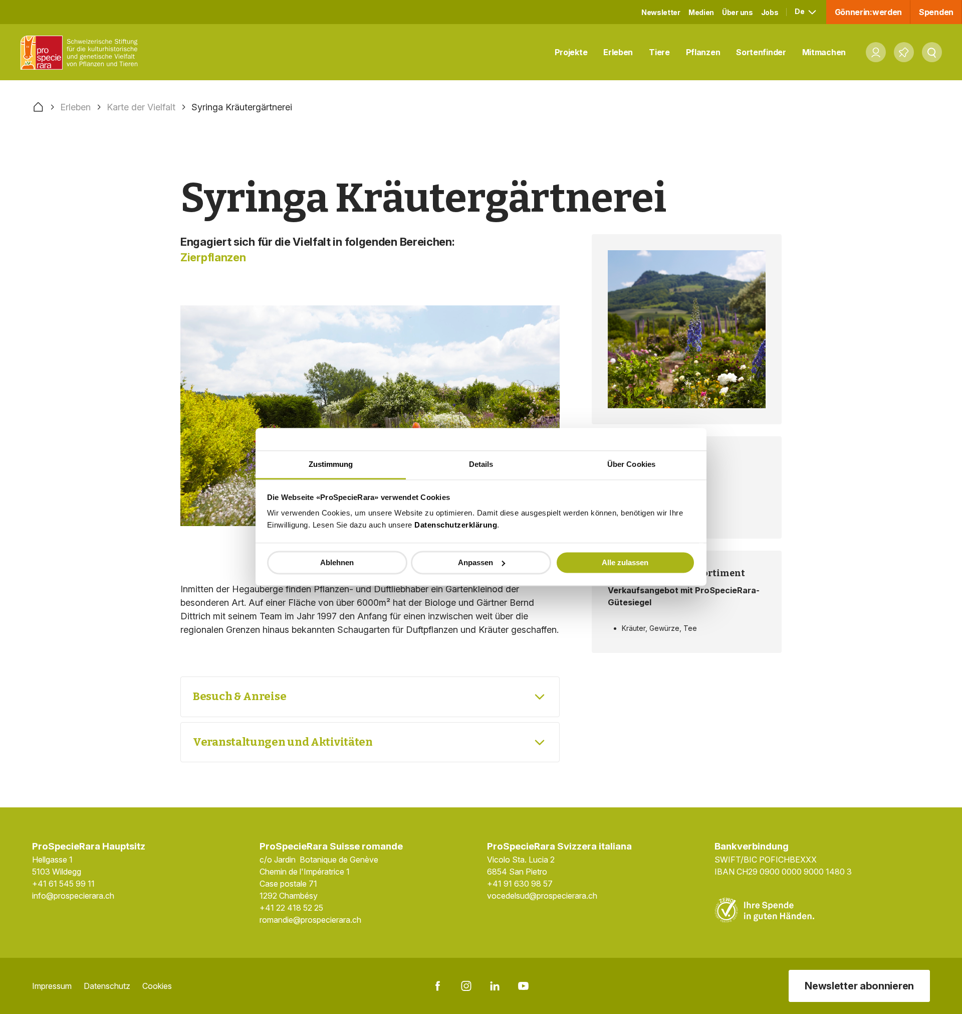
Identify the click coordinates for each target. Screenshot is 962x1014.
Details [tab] (481, 464)
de (800, 11)
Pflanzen (703, 52)
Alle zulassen (625, 562)
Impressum (52, 986)
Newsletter (660, 12)
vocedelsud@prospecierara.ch (542, 896)
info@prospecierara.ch (73, 896)
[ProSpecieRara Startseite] (81, 52)
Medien (701, 12)
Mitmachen (824, 52)
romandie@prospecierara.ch (310, 920)
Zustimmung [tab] (331, 464)
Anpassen (475, 562)
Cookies (157, 986)
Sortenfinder (761, 52)
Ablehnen (337, 562)
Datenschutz (107, 986)
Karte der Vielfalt (141, 107)
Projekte (571, 52)
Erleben (618, 52)
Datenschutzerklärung (455, 525)
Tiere (659, 52)
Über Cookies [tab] (631, 464)
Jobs (770, 12)
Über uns (737, 12)
